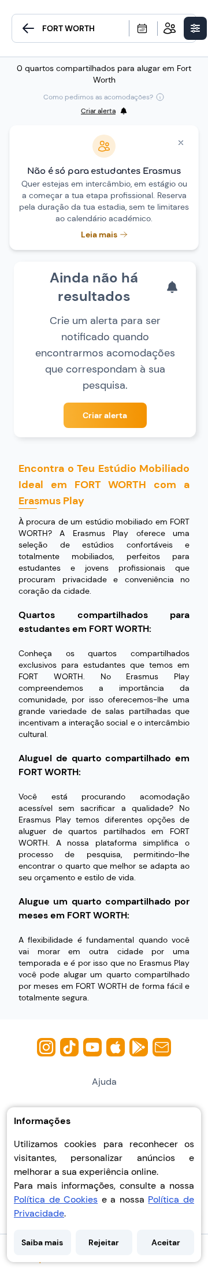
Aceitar (165, 1242)
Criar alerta (105, 415)
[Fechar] (181, 142)
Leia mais (99, 234)
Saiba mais (42, 1242)
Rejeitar (103, 1242)
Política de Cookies (56, 1199)
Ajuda (104, 1082)
